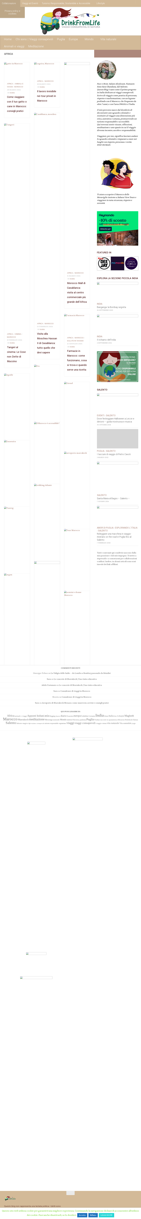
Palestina (76, 720)
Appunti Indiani (35, 715)
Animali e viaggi (14, 46)
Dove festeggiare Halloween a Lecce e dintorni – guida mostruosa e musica (115, 420)
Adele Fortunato (49, 685)
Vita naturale (108, 39)
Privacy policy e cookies (12, 12)
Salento (111, 415)
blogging (52, 716)
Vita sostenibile (125, 723)
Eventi (100, 415)
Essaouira (70, 716)
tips (30, 723)
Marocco (18, 86)
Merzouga (49, 720)
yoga (133, 723)
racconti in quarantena (108, 720)
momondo (56, 720)
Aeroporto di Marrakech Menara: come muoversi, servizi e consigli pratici (75, 703)
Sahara (135, 720)
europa (77, 715)
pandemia (83, 720)
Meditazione (36, 46)
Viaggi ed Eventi (30, 3)
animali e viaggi (21, 716)
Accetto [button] (82, 1215)
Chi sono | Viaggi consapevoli (34, 39)
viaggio (99, 723)
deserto (58, 716)
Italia (111, 716)
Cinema (18, 334)
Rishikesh (129, 720)
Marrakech (23, 719)
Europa (73, 39)
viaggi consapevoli (85, 723)
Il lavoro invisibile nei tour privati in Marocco (46, 96)
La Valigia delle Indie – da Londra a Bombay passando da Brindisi (81, 673)
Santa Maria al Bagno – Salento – (113, 498)
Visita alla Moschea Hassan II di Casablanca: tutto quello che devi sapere (47, 343)
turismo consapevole (37, 723)
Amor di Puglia (105, 527)
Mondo (89, 39)
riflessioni (121, 720)
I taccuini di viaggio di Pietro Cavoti (114, 454)
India (99, 303)
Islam (106, 716)
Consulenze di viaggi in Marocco (75, 691)
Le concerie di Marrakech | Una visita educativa (75, 679)
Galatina (84, 716)
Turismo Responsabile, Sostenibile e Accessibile (66, 3)
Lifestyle (101, 3)
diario (63, 715)
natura (69, 720)
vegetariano (62, 723)
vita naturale (113, 723)
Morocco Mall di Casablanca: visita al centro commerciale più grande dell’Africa (77, 292)
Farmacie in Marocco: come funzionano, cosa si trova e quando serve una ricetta (77, 360)
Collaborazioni (9, 3)
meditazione (36, 719)
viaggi (70, 723)
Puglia (61, 39)
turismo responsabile (51, 723)
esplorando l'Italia (126, 527)
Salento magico (22, 723)
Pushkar (97, 720)
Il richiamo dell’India (106, 339)
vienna (104, 723)
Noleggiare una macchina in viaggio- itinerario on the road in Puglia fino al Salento (114, 536)
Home (8, 39)
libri (115, 716)
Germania (92, 716)
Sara (12, 93)
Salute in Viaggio (75, 340)
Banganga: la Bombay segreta (111, 307)
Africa (10, 83)
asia (47, 715)
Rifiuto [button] (93, 1215)
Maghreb (129, 715)
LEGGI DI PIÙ (106, 1215)
